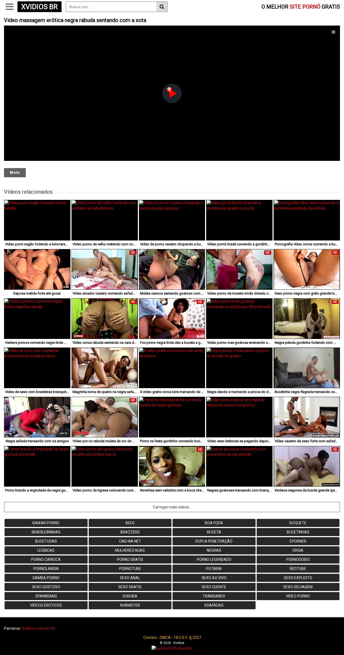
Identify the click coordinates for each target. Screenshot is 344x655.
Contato (150, 637)
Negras (214, 550)
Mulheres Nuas (130, 550)
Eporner (298, 541)
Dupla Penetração (213, 541)
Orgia (297, 550)
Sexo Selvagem (298, 587)
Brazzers (130, 532)
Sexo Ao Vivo (214, 578)
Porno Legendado (214, 559)
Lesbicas (46, 550)
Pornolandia (46, 569)
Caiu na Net (130, 541)
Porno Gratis (130, 559)
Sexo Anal (130, 578)
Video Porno (298, 596)
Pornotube (130, 569)
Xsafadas (214, 605)
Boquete (297, 523)
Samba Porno (46, 578)
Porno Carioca (46, 559)
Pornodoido (298, 559)
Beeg (130, 523)
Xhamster (130, 605)
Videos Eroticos (46, 605)
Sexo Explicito (298, 578)
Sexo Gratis (130, 587)
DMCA (165, 637)
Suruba (130, 596)
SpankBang (46, 596)
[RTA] (172, 648)
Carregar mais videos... (172, 507)
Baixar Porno (46, 523)
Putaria (214, 569)
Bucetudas (46, 541)
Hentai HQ (46, 628)
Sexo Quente (214, 587)
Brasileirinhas (46, 532)
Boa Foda (214, 523)
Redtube (298, 569)
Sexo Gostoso (46, 587)
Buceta (214, 532)
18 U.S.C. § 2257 (187, 637)
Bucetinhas (298, 532)
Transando (214, 596)
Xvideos (28, 628)
